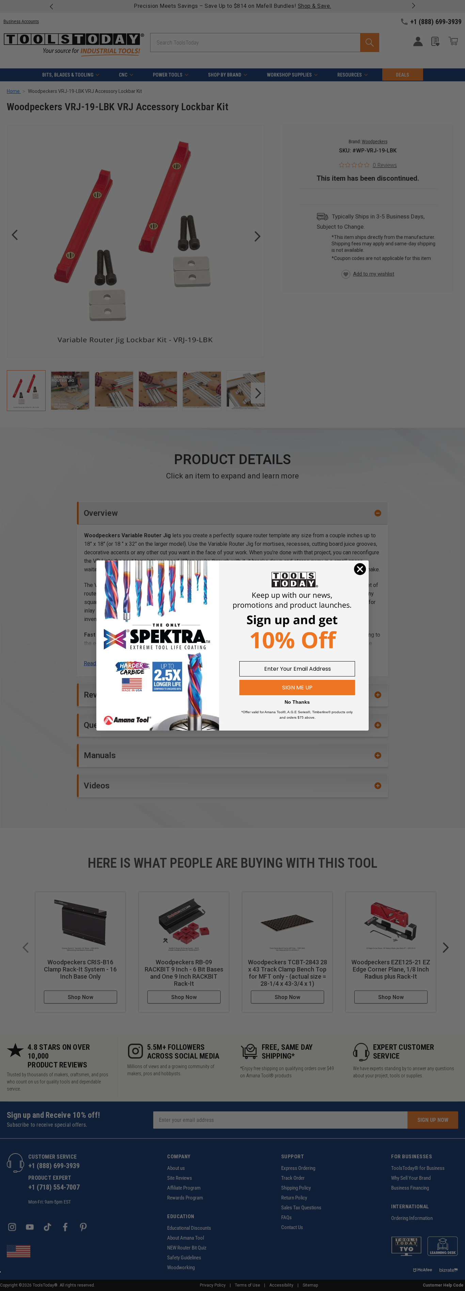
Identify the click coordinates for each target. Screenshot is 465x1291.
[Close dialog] (360, 569)
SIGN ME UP (297, 687)
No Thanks (297, 702)
